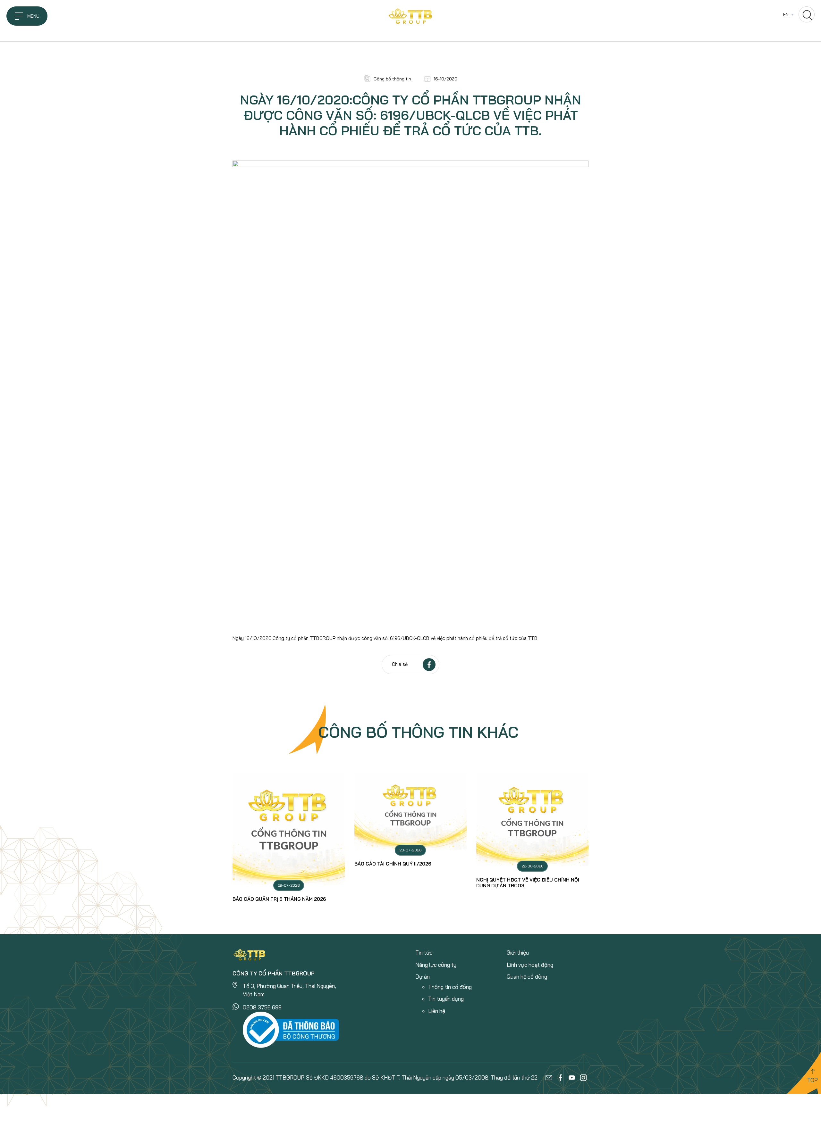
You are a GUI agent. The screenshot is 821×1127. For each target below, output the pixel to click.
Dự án (422, 976)
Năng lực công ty (435, 964)
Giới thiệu (518, 952)
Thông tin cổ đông (450, 986)
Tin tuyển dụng (446, 998)
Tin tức (424, 952)
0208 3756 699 (262, 1007)
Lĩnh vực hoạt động (530, 964)
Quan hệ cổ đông (527, 976)
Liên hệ (436, 1010)
